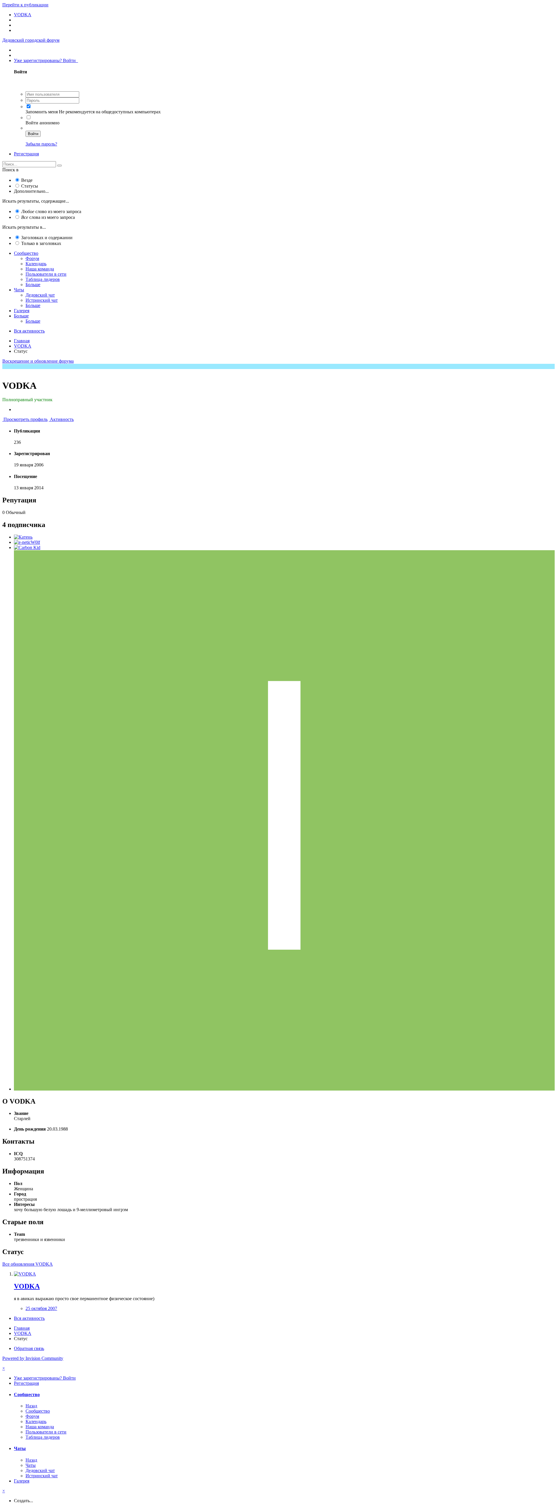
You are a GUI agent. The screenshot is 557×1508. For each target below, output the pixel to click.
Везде (26, 180)
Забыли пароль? (41, 143)
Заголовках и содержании (47, 237)
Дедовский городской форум (30, 40)
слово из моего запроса (51, 211)
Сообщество (26, 253)
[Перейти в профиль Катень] (23, 537)
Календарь (36, 263)
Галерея (21, 310)
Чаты (19, 289)
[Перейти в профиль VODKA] (25, 1273)
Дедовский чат (40, 294)
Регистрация (26, 153)
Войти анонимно (42, 122)
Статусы (29, 185)
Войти (33, 134)
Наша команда (40, 268)
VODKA (27, 1286)
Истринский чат (42, 300)
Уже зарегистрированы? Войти (46, 60)
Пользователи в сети (46, 274)
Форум (32, 258)
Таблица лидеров (43, 279)
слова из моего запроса (48, 217)
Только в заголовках (41, 243)
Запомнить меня (42, 111)
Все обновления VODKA (27, 1264)
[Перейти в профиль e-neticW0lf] (27, 542)
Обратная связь (29, 1348)
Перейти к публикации (25, 4)
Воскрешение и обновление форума (38, 361)
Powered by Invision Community (32, 1358)
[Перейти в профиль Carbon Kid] (27, 547)
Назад (31, 1405)
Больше (33, 284)
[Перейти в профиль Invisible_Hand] (284, 1089)
